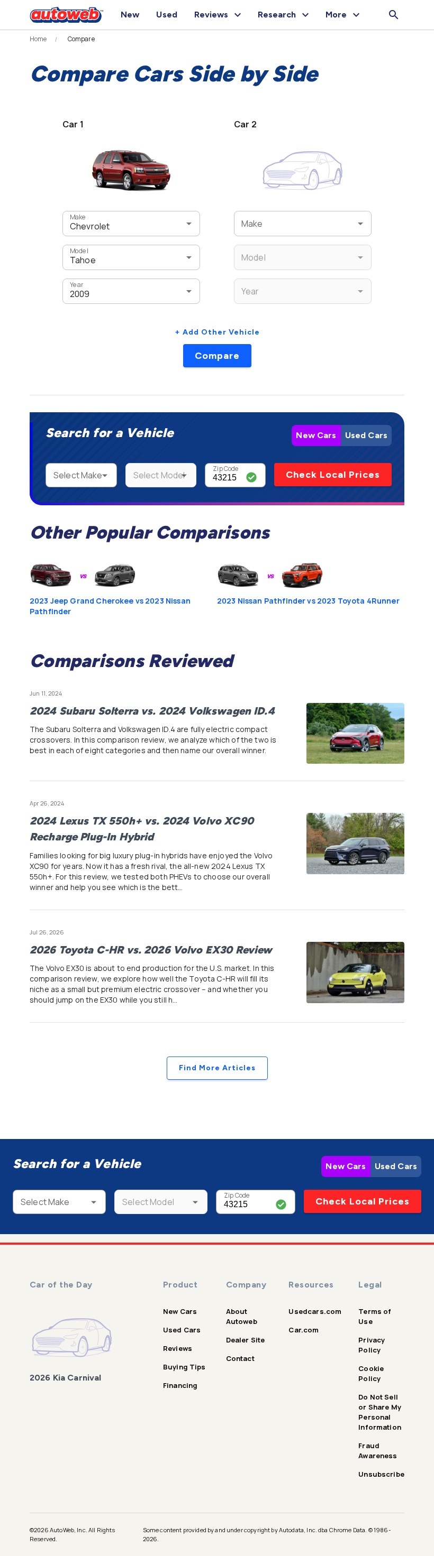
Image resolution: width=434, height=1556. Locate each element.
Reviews (177, 1348)
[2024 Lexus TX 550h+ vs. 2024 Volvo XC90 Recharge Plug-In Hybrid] (355, 843)
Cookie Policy (371, 1373)
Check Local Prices (333, 474)
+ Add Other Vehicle (217, 332)
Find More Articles (217, 1067)
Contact (240, 1358)
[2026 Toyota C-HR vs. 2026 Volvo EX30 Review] (355, 972)
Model (79, 250)
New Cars (316, 435)
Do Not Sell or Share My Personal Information (379, 1412)
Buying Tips (184, 1367)
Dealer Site (245, 1340)
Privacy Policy (371, 1345)
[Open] (189, 223)
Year (76, 284)
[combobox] (116, 223)
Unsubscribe (381, 1474)
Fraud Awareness (377, 1450)
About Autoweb (241, 1316)
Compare (217, 356)
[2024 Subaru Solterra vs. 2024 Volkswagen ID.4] (355, 733)
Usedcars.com (314, 1311)
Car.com (303, 1330)
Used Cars (366, 435)
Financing (180, 1385)
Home (38, 39)
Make (78, 216)
